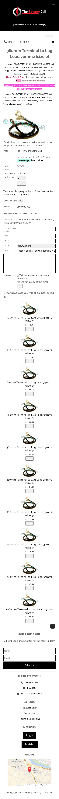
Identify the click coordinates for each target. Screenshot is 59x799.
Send (20, 286)
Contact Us (29, 713)
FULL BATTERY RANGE (22, 64)
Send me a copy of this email (33, 281)
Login (29, 735)
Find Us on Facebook (31, 693)
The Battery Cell (29, 792)
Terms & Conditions (29, 718)
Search (49, 36)
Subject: (7, 250)
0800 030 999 (18, 42)
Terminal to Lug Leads (36, 70)
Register (29, 744)
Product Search (29, 707)
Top (52, 626)
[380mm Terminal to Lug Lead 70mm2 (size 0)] (24, 139)
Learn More (37, 160)
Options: (7, 275)
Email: (6, 235)
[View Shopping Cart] (52, 42)
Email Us (31, 687)
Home (9, 64)
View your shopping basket (17, 191)
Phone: (6, 206)
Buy (21, 183)
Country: (7, 245)
